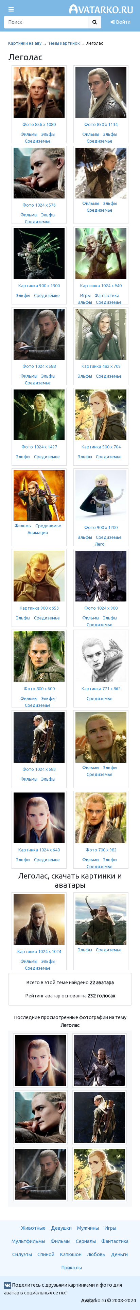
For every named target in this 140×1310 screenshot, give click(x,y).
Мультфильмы (28, 1241)
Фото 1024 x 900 (101, 608)
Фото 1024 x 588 (39, 366)
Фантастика (106, 295)
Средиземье (38, 141)
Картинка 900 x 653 (39, 608)
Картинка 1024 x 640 (39, 849)
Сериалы (86, 1241)
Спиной (45, 1254)
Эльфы (48, 134)
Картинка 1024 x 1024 (39, 951)
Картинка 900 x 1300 (39, 285)
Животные (33, 1228)
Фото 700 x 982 (101, 849)
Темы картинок (64, 43)
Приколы (71, 1267)
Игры (85, 295)
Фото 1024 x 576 (39, 205)
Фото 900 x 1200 (101, 527)
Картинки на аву (24, 43)
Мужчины (88, 1228)
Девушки (61, 1228)
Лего (100, 544)
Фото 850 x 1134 (101, 124)
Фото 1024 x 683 (39, 769)
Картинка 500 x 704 (101, 446)
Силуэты (22, 1254)
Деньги (119, 1254)
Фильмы (28, 134)
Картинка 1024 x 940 (101, 285)
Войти (122, 22)
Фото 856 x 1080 (39, 124)
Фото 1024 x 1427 (39, 446)
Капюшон (71, 1254)
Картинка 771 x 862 (101, 688)
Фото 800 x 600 (39, 688)
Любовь (96, 1254)
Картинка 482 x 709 (101, 366)
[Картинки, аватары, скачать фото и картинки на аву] (102, 9)
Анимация (38, 532)
